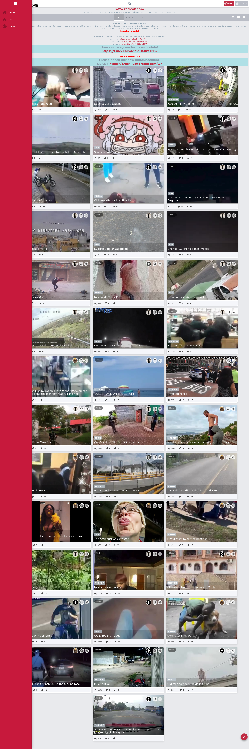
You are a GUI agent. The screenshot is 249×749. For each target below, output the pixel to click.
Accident (99, 99)
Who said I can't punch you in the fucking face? (51, 684)
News (141, 17)
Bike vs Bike (102, 684)
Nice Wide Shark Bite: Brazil (112, 297)
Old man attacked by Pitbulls (112, 200)
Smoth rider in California (36, 636)
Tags (12, 26)
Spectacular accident (107, 104)
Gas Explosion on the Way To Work (116, 490)
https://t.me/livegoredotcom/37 (135, 63)
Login (230, 3)
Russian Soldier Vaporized (111, 249)
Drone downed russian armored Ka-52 (44, 345)
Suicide (172, 680)
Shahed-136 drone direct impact (188, 249)
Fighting (172, 583)
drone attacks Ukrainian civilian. (188, 297)
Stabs (172, 145)
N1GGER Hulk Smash (34, 490)
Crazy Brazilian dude (107, 636)
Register (242, 3)
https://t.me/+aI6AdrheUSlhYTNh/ (134, 39)
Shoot (98, 631)
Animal (98, 196)
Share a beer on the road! (36, 104)
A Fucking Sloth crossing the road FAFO (193, 490)
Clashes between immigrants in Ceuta (191, 587)
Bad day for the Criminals (36, 200)
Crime (98, 341)
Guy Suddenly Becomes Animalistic (117, 442)
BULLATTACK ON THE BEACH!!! (114, 394)
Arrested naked (177, 394)
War (171, 193)
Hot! (12, 19)
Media (119, 17)
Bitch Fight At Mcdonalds (184, 345)
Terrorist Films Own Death (37, 442)
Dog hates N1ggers (179, 636)
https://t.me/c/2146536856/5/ (134, 41)
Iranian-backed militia (34, 249)
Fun (97, 148)
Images (129, 17)
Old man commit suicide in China (188, 684)
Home (12, 12)
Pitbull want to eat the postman (187, 539)
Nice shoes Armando (107, 587)
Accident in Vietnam (181, 104)
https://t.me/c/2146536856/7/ (134, 44)
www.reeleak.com (129, 9)
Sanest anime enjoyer (108, 152)
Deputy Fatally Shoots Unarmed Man (117, 345)
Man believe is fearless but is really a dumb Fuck (198, 442)
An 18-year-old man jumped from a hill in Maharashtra (54, 152)
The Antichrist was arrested (111, 539)
